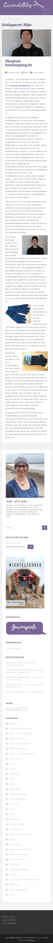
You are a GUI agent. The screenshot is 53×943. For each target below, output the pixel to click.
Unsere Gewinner (13, 648)
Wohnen (12, 894)
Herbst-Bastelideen (17, 799)
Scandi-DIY (13, 864)
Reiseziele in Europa (18, 854)
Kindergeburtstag (16, 824)
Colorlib (45, 938)
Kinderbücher (15, 819)
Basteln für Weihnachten (20, 743)
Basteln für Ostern (17, 738)
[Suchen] (44, 528)
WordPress (31, 940)
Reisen (12, 839)
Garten (12, 779)
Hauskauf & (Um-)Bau (18, 794)
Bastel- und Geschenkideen (21, 733)
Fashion (12, 769)
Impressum (19, 938)
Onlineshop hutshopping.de (20, 85)
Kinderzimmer (15, 829)
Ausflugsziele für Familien (20, 728)
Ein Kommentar (38, 72)
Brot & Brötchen (16, 758)
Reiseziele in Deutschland (20, 849)
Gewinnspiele (15, 789)
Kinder (12, 814)
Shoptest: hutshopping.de (18, 63)
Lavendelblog (10, 938)
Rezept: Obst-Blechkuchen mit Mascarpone (24, 692)
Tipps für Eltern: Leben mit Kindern (24, 879)
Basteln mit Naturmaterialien (21, 753)
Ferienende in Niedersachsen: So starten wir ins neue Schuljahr (25, 678)
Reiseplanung (15, 844)
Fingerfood (13, 774)
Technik (12, 874)
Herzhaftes (14, 804)
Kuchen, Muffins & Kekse (20, 834)
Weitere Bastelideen (17, 889)
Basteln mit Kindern (17, 748)
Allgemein (13, 723)
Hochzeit (13, 809)
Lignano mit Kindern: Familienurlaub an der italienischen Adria (25, 685)
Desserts (13, 764)
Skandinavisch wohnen (19, 869)
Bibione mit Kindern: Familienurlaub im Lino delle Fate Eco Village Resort (25, 671)
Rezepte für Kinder (17, 859)
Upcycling (13, 884)
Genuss (12, 784)
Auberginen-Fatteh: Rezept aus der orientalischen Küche (21, 663)
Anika (26, 72)
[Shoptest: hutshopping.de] (26, 42)
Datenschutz (28, 938)
